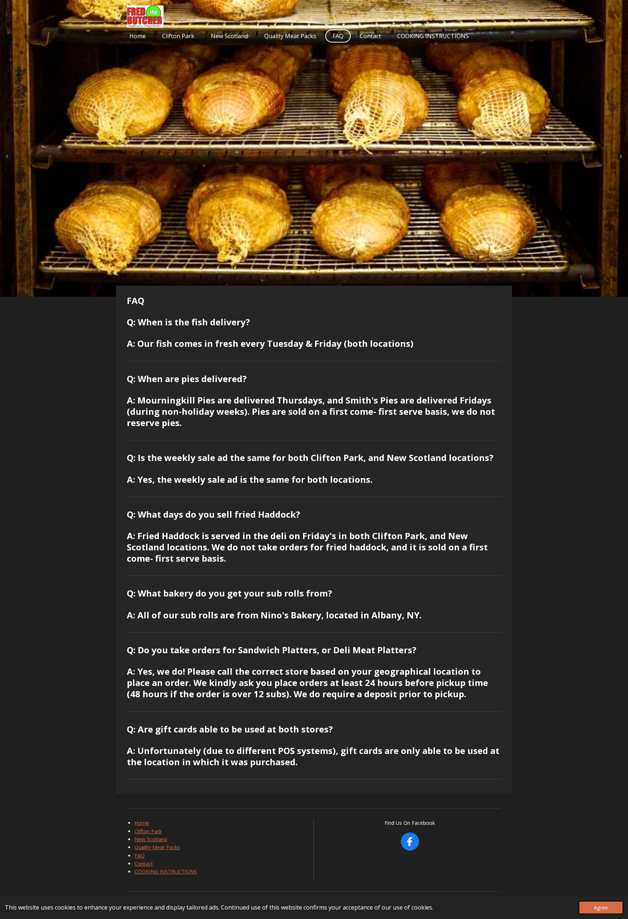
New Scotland (150, 839)
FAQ (139, 855)
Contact (143, 863)
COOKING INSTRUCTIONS (165, 871)
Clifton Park (148, 831)
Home (141, 822)
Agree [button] (601, 907)
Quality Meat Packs (157, 847)
